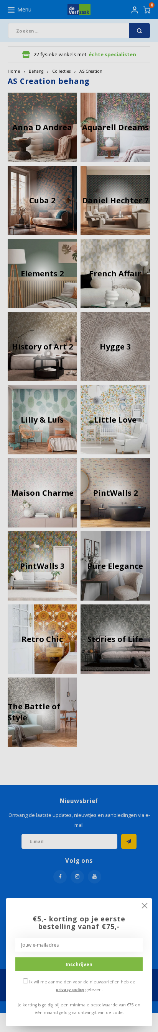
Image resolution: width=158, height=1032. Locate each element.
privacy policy (70, 989)
